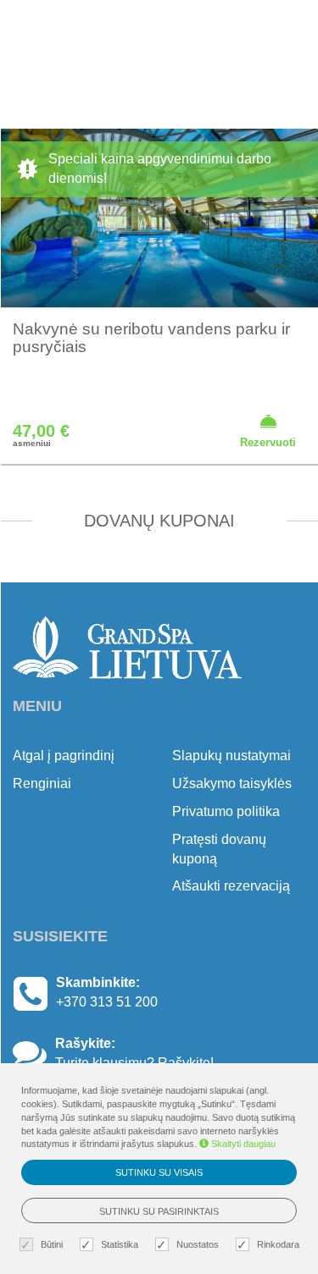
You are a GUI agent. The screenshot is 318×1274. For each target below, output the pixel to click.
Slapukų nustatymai (231, 755)
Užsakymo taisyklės (232, 783)
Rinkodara (278, 1244)
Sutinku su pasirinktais (159, 1211)
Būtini (52, 1244)
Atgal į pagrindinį (63, 755)
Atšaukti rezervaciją (231, 886)
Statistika (119, 1244)
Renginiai (42, 783)
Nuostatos (197, 1244)
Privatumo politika (226, 811)
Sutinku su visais (159, 1172)
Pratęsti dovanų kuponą (219, 849)
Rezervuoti (268, 442)
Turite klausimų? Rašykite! (134, 1063)
